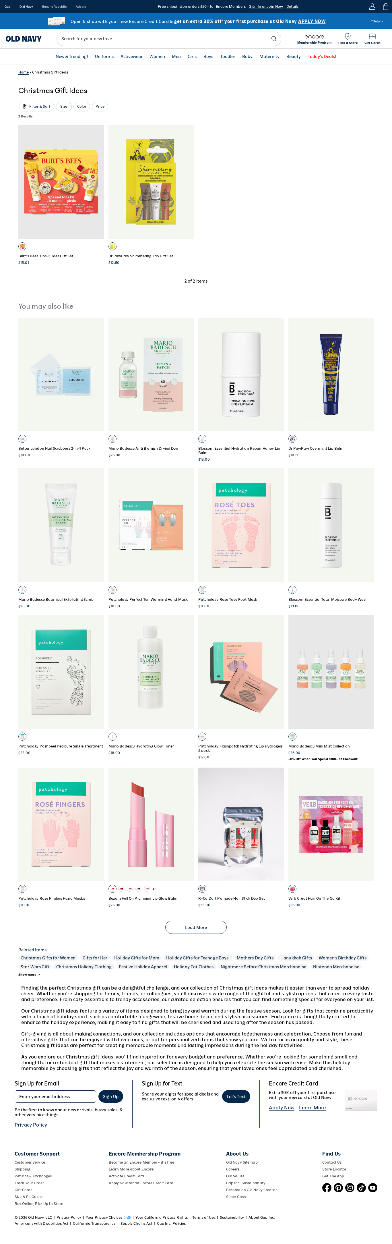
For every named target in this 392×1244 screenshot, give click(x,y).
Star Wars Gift (35, 966)
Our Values (235, 1176)
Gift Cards (23, 1190)
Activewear (132, 56)
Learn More (312, 1107)
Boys (208, 56)
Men (176, 56)
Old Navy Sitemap (242, 1162)
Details (292, 6)
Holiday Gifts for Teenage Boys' (198, 957)
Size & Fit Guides (29, 1197)
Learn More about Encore (131, 1169)
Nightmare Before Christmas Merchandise (263, 966)
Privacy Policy (31, 1125)
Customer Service (30, 1162)
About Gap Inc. (262, 1217)
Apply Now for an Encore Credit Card (141, 1183)
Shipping (22, 1169)
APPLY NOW (311, 21)
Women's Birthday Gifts (342, 957)
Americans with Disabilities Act (41, 1223)
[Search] (274, 39)
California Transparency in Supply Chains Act (112, 1223)
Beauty (293, 56)
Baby (247, 56)
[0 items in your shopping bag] (385, 6)
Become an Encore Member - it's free (141, 1162)
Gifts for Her (95, 957)
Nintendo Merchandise (336, 966)
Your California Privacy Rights (161, 1217)
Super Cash (236, 1197)
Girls (192, 56)
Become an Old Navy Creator (251, 1190)
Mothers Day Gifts (255, 957)
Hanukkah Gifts (296, 957)
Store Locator (334, 1169)
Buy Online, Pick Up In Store (39, 1203)
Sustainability (232, 1217)
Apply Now (281, 1107)
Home (23, 72)
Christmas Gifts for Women (48, 957)
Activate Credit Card (126, 1176)
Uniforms (104, 56)
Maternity (269, 56)
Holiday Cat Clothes (194, 966)
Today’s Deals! (322, 56)
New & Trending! (72, 56)
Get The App (333, 1176)
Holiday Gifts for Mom (136, 957)
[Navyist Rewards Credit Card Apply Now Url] (196, 21)
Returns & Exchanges (33, 1176)
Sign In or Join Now (266, 6)
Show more (27, 974)
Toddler (227, 56)
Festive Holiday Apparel (143, 966)
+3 (154, 889)
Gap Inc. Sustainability (246, 1183)
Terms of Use (203, 1217)
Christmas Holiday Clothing (84, 966)
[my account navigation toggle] (372, 6)
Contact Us (331, 1162)
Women (157, 56)
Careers (233, 1169)
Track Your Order (29, 1183)
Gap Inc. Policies (171, 1223)
